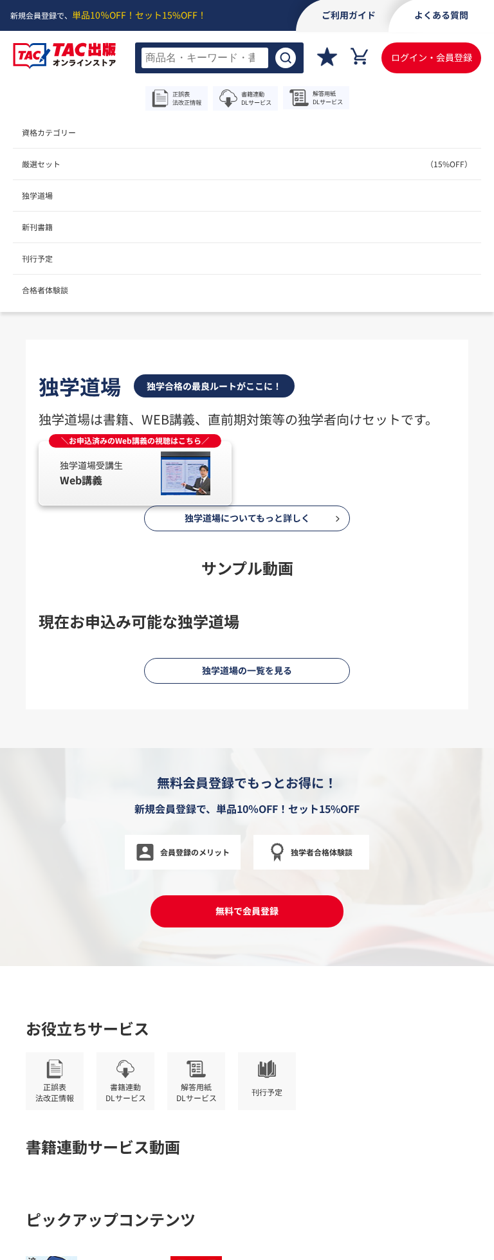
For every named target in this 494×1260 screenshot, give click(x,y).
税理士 (51, 437)
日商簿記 (55, 420)
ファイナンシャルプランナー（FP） (149, 420)
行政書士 (201, 470)
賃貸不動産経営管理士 (149, 453)
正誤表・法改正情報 (297, 470)
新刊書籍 (37, 226)
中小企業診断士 (172, 437)
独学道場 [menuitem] (37, 195)
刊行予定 (37, 258)
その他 (210, 486)
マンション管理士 (72, 470)
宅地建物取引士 (68, 453)
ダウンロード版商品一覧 (306, 437)
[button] (195, 345)
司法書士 (55, 486)
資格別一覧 (349, 420)
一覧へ (234, 531)
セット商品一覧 (289, 420)
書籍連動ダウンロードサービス (318, 453)
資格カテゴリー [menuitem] (49, 132)
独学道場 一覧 (388, 437)
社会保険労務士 (103, 437)
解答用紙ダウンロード (387, 470)
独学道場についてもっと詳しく (247, 1222)
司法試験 (99, 486)
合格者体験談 (45, 289)
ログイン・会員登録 (431, 57)
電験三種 (143, 486)
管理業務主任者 (145, 470)
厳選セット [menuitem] (247, 163)
